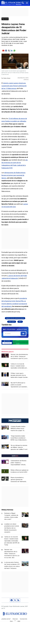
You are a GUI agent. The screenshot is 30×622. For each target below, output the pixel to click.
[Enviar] (23, 334)
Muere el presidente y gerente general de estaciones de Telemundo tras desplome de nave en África (19, 481)
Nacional (5, 19)
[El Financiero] (11, 3)
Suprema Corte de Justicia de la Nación (15, 318)
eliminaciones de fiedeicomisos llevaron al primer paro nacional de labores (13, 175)
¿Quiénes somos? (5, 619)
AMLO (20, 321)
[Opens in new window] (5, 471)
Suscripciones (23, 619)
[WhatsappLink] (15, 342)
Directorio (15, 619)
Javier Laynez (11, 321)
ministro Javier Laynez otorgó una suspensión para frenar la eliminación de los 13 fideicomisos (14, 85)
